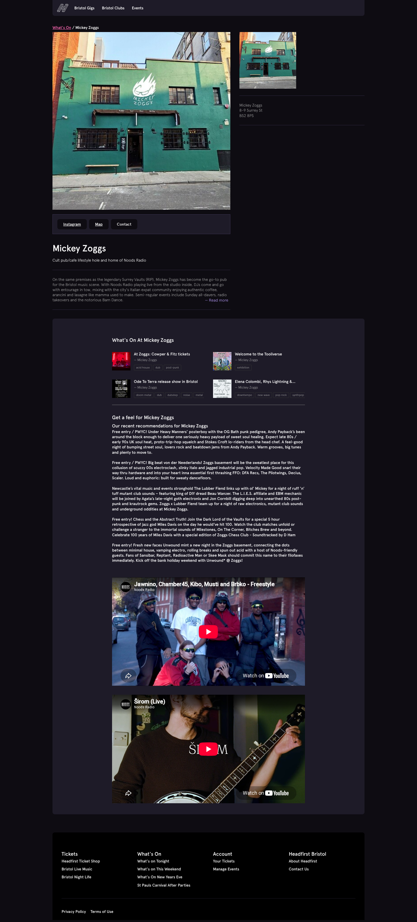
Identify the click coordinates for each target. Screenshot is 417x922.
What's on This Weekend (159, 869)
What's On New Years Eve (159, 877)
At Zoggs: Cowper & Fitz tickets (162, 354)
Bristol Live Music (77, 869)
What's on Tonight (153, 861)
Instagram (72, 224)
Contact (124, 224)
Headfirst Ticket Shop (81, 861)
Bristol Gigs (84, 8)
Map (98, 224)
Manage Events (226, 869)
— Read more (216, 300)
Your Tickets (224, 861)
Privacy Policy (74, 911)
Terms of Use (101, 911)
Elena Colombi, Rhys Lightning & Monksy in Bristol (263, 384)
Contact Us (299, 869)
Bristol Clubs (113, 8)
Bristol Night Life (76, 877)
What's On (61, 27)
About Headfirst (303, 861)
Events (138, 8)
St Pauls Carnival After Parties (163, 885)
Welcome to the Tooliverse (258, 354)
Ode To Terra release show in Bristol (166, 381)
